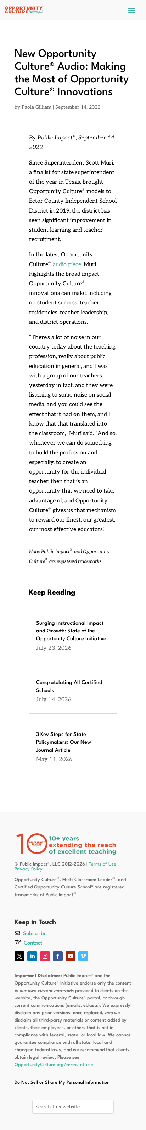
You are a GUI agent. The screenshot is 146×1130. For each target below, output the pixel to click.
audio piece (67, 264)
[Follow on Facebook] (58, 956)
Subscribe (35, 933)
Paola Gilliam (36, 107)
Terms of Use (102, 864)
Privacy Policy (29, 869)
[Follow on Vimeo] (83, 956)
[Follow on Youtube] (70, 956)
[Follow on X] (19, 956)
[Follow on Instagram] (45, 956)
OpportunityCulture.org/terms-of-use (54, 1065)
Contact (33, 943)
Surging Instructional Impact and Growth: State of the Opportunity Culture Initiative (71, 631)
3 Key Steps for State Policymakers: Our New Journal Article (63, 742)
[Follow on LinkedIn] (32, 956)
